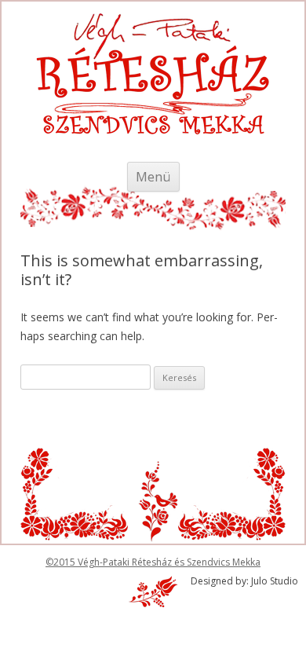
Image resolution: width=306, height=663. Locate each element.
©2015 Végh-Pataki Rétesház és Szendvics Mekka (153, 562)
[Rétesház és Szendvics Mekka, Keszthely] (153, 94)
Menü (153, 176)
